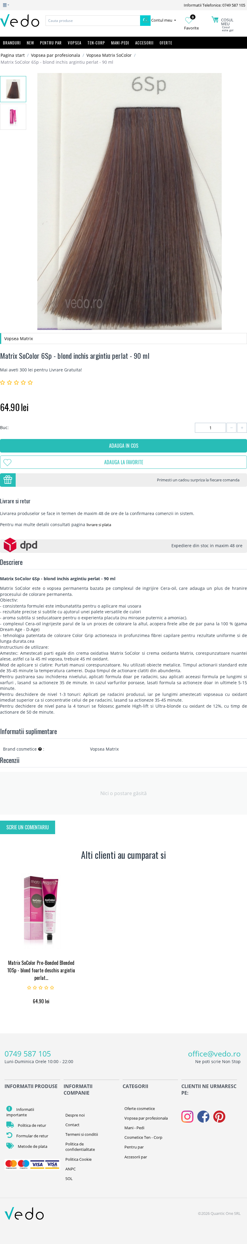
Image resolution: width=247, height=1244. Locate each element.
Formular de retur (31, 1136)
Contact (72, 1124)
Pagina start (13, 55)
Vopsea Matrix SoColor (109, 55)
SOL (69, 1178)
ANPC (70, 1169)
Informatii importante (20, 1112)
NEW (30, 43)
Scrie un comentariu (27, 827)
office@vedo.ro (214, 1053)
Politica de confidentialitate (80, 1146)
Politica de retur (31, 1125)
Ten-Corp (96, 43)
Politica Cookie (78, 1159)
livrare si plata (98, 524)
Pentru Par (51, 43)
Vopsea (74, 43)
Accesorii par (135, 1157)
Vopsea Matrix (18, 338)
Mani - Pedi (134, 1127)
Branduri (12, 43)
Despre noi (75, 1115)
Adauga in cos (123, 445)
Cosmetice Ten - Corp (143, 1137)
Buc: (4, 427)
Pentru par (134, 1147)
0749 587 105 (28, 1053)
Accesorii (144, 43)
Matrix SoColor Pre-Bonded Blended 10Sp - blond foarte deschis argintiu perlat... (41, 970)
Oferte (166, 43)
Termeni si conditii (81, 1134)
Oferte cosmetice (139, 1108)
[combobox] (92, 20)
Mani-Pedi (120, 43)
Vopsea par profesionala (55, 55)
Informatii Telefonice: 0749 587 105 (214, 5)
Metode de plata (32, 1146)
